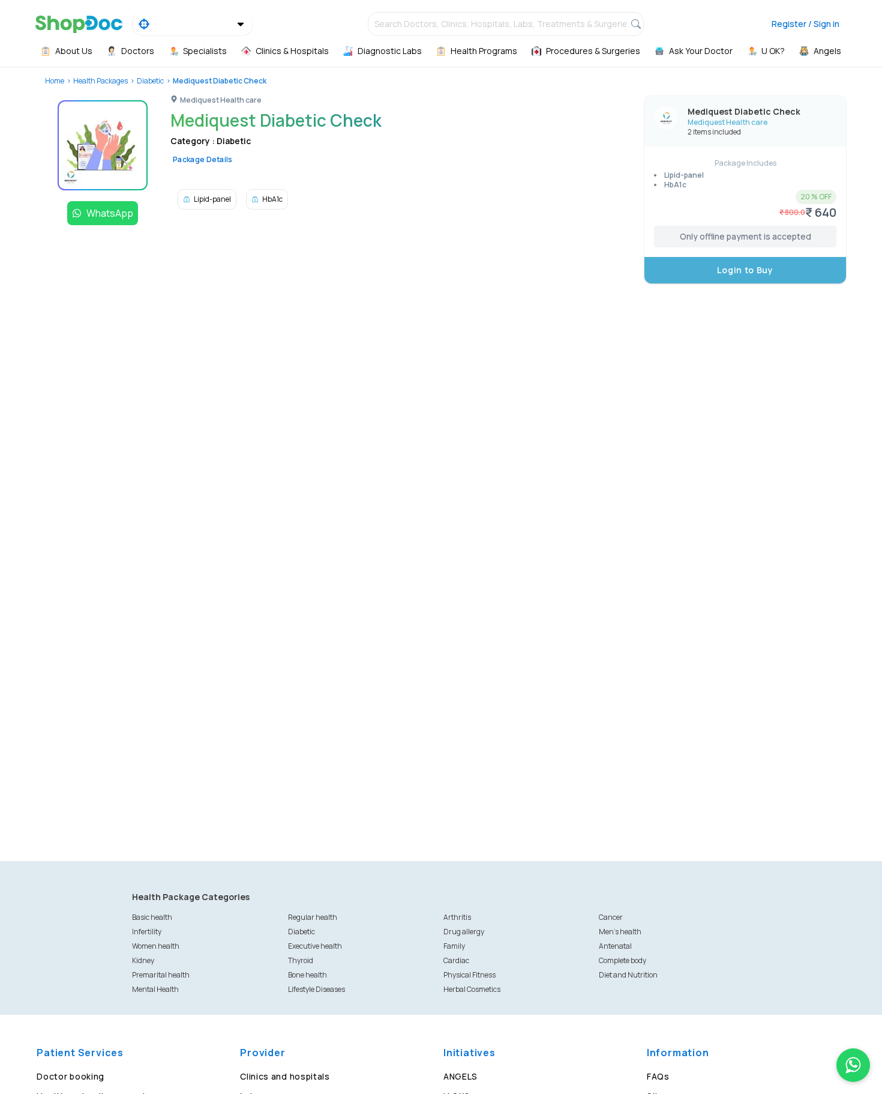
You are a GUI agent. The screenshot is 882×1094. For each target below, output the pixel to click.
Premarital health (161, 975)
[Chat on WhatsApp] (853, 1065)
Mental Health (155, 989)
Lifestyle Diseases (316, 989)
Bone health (307, 975)
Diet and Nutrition (628, 975)
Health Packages (100, 81)
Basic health (152, 917)
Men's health (620, 931)
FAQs (658, 1076)
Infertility (146, 931)
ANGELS (460, 1076)
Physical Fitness (469, 975)
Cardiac (456, 960)
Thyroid (300, 960)
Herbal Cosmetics (471, 989)
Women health (155, 946)
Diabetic (150, 81)
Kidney (143, 960)
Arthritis (457, 917)
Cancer (611, 917)
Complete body (622, 960)
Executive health (315, 946)
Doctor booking (70, 1076)
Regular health (312, 917)
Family (454, 946)
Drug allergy (463, 931)
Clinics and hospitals (285, 1076)
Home (54, 81)
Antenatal (615, 946)
